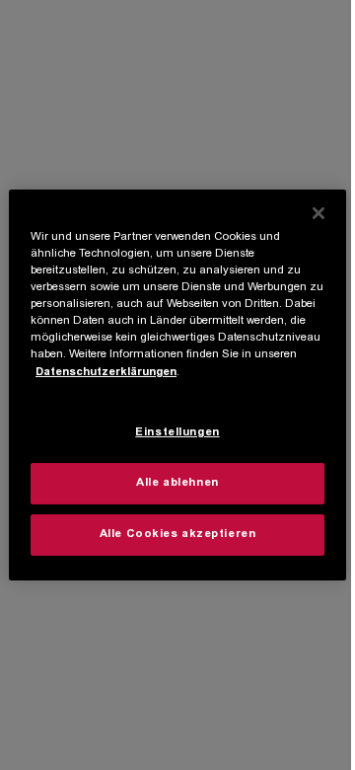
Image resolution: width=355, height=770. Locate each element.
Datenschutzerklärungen (106, 371)
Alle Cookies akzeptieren (178, 534)
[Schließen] (318, 213)
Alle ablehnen (177, 483)
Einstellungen (177, 432)
